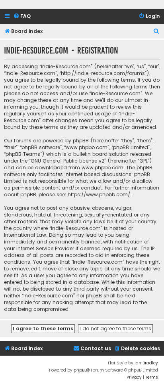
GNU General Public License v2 (67, 160)
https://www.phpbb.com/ (99, 194)
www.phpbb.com (102, 167)
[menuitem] (22, 16)
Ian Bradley (146, 363)
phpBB (80, 370)
